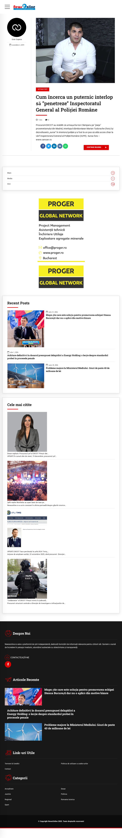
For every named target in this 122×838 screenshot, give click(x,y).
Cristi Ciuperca (17, 39)
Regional (8, 799)
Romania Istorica (68, 799)
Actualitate (42, 89)
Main (60, 173)
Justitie (8, 794)
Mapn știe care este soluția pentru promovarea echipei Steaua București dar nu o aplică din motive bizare (78, 316)
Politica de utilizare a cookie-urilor (74, 763)
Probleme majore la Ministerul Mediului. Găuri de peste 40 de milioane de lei (77, 370)
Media (60, 178)
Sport (7, 805)
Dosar (63, 789)
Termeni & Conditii (12, 763)
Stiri (60, 184)
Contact (8, 769)
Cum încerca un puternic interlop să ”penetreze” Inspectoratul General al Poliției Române (74, 103)
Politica (64, 794)
